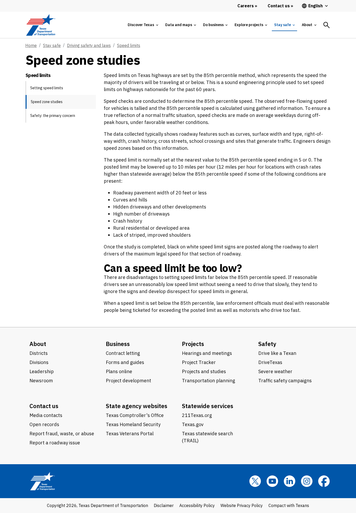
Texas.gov (193, 424)
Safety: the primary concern (52, 115)
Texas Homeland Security (133, 424)
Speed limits (128, 45)
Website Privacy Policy (241, 505)
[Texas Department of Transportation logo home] (40, 25)
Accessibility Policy (197, 505)
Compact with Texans (288, 505)
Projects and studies (204, 371)
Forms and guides (125, 362)
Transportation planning (208, 381)
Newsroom (41, 381)
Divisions (38, 362)
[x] (255, 481)
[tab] (142, 25)
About (37, 344)
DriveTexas (270, 362)
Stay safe (52, 45)
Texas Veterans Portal (130, 434)
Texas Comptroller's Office (135, 415)
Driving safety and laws (89, 45)
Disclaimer (164, 505)
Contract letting (123, 353)
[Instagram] (306, 481)
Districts (38, 353)
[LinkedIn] (289, 481)
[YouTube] (272, 481)
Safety (267, 344)
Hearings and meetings (207, 353)
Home (31, 45)
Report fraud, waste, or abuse (61, 434)
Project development (128, 381)
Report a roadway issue (54, 443)
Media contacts (45, 415)
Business (118, 344)
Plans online (119, 371)
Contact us (43, 406)
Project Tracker (199, 362)
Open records (44, 424)
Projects (193, 344)
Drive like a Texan (277, 353)
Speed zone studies (47, 101)
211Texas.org (197, 415)
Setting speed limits (46, 88)
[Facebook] (324, 481)
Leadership (41, 371)
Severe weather (275, 371)
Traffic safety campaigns (285, 381)
